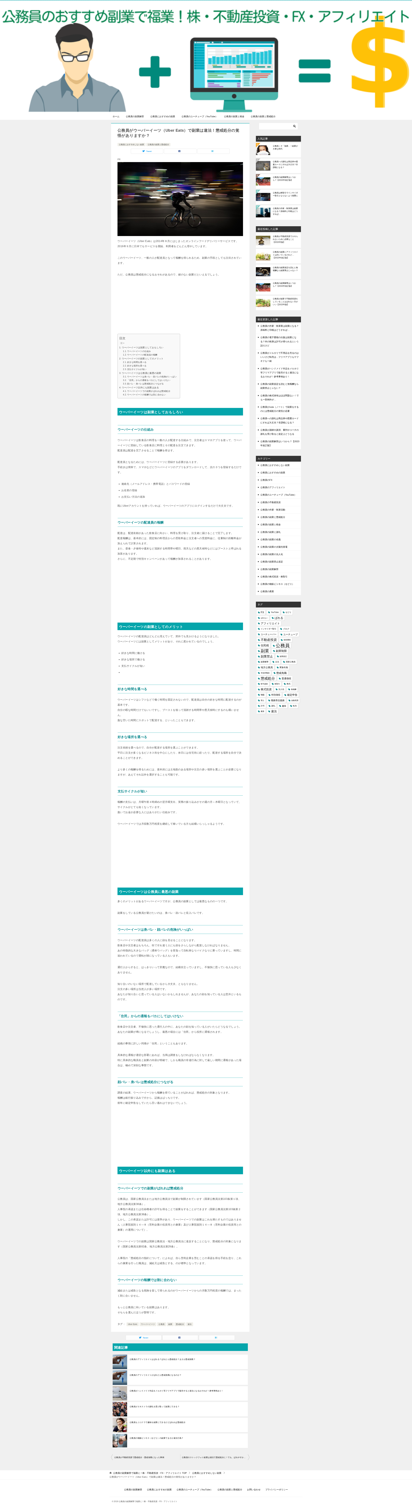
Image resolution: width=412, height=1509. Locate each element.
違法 (190, 1324)
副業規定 (283, 656)
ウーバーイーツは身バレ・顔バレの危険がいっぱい (152, 376)
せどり (288, 612)
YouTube (275, 612)
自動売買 (294, 700)
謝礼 (273, 706)
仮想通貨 (287, 640)
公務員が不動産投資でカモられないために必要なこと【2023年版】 (285, 239)
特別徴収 (275, 694)
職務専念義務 (278, 700)
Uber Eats (132, 1324)
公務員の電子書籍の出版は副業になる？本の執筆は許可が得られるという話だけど (279, 341)
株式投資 (266, 689)
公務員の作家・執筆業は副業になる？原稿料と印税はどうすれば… (285, 211)
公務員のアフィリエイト (272, 487)
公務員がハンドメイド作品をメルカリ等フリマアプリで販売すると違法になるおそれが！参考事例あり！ (176, 1391)
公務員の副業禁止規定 (271, 561)
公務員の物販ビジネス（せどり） (277, 584)
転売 (295, 706)
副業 (170, 1324)
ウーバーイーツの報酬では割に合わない (146, 394)
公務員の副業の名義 (270, 539)
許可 (263, 706)
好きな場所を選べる (137, 366)
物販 (263, 695)
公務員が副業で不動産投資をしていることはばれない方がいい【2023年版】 (285, 302)
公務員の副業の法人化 (271, 554)
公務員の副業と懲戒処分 (263, 116)
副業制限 (281, 650)
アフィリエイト (270, 623)
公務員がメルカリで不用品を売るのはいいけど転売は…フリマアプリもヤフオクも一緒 (279, 357)
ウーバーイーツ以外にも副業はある (140, 387)
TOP (150, 1473)
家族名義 (284, 667)
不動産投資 (269, 640)
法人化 (281, 689)
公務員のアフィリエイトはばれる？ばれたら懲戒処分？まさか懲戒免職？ (162, 1359)
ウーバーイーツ (148, 1324)
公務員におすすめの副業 (162, 116)
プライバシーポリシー (276, 1489)
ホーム (116, 116)
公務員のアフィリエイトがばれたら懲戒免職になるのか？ (155, 1375)
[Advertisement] (180, 306)
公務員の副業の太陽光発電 (273, 547)
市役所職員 (265, 673)
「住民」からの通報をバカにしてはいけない (148, 380)
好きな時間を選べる (137, 362)
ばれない (264, 618)
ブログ (286, 629)
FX (262, 612)
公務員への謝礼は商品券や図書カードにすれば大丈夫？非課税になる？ (285, 164)
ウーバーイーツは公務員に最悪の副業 (141, 373)
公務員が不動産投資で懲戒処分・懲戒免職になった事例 (139, 1457)
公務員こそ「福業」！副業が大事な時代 (285, 147)
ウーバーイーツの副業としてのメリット (143, 358)
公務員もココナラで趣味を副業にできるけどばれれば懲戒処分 (157, 1422)
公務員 (161, 1324)
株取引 (277, 684)
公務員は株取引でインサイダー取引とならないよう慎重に (285, 194)
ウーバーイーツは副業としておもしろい (143, 347)
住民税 (265, 645)
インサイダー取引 (268, 629)
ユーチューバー (268, 634)
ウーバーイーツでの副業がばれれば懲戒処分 (148, 391)
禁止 (262, 700)
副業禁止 (267, 656)
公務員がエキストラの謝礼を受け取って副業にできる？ (154, 1406)
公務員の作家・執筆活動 (272, 509)
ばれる (279, 618)
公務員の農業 (267, 591)
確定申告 (292, 694)
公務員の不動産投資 (270, 502)
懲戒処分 (180, 1324)
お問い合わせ (254, 1489)
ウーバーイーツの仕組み (139, 351)
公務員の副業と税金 (234, 116)
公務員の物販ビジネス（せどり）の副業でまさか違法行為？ (156, 1438)
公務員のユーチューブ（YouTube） (200, 116)
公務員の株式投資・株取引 (273, 576)
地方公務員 (267, 667)
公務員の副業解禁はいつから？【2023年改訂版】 (284, 178)
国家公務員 (290, 662)
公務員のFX (266, 480)
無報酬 (293, 689)
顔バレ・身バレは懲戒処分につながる (145, 384)
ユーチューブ (290, 634)
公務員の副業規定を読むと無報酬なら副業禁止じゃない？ (285, 269)
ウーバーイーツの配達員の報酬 (142, 355)
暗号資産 (264, 684)
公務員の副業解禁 (135, 116)
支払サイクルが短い (137, 369)
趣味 (284, 706)
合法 (277, 662)
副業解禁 (264, 662)
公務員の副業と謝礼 (270, 532)
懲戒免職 (281, 672)
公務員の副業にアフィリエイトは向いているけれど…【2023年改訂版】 (285, 255)
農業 (262, 711)
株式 (288, 684)
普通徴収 (286, 678)
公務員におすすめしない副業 (131, 144)
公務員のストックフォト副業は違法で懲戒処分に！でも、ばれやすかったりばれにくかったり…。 (215, 1457)
